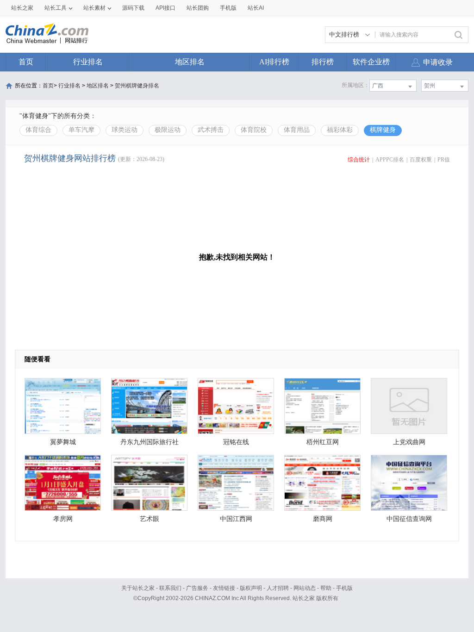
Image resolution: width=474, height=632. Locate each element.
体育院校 (254, 129)
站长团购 (198, 8)
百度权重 (421, 159)
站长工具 (55, 8)
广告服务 (197, 588)
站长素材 (94, 8)
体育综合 (38, 129)
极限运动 (168, 129)
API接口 (165, 8)
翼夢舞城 (63, 442)
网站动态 (304, 588)
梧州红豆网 (322, 442)
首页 (26, 62)
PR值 (443, 159)
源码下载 (133, 8)
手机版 (344, 588)
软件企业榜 (371, 62)
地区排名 (190, 62)
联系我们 (170, 588)
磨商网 (322, 518)
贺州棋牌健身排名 (137, 85)
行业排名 (88, 62)
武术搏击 (211, 129)
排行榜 (323, 62)
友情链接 (224, 588)
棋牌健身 (383, 129)
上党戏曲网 (409, 442)
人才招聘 (278, 588)
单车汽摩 (81, 129)
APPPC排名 (389, 159)
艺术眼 (149, 518)
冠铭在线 (236, 442)
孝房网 (63, 518)
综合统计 (359, 159)
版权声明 (251, 588)
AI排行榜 (274, 62)
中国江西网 (236, 518)
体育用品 (297, 129)
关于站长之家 (138, 588)
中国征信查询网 (409, 518)
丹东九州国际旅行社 (149, 442)
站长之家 (22, 8)
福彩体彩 (340, 129)
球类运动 (124, 129)
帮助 (325, 588)
